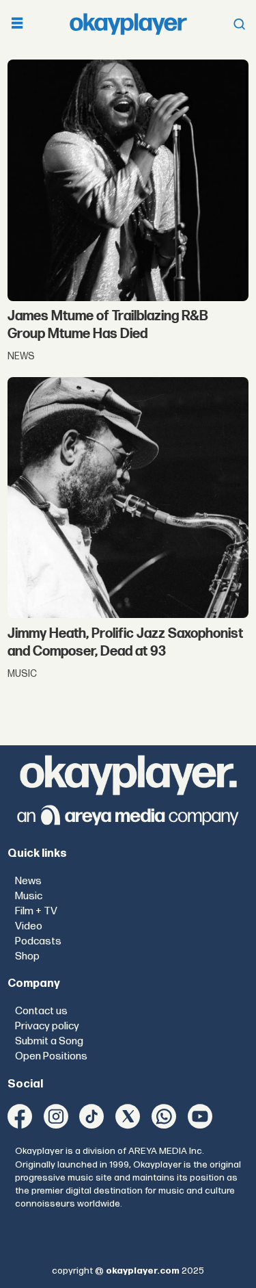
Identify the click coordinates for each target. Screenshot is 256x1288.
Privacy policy (47, 1026)
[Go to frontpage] (128, 23)
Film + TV (36, 911)
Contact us (41, 1011)
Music (28, 896)
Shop (27, 956)
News (28, 881)
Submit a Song (49, 1041)
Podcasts (38, 941)
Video (28, 926)
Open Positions (51, 1056)
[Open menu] (17, 24)
